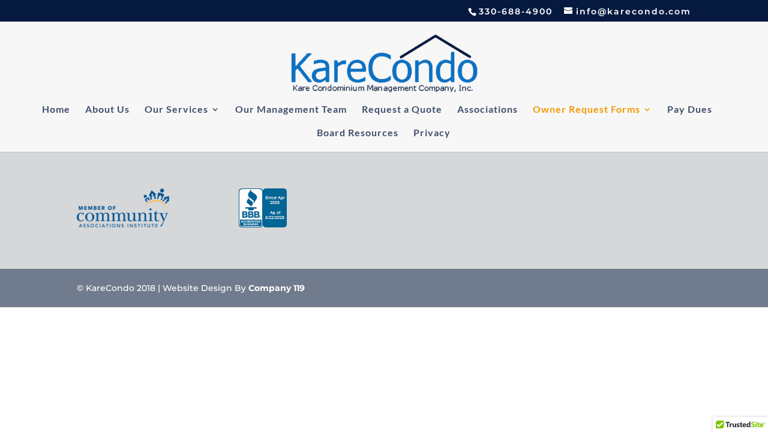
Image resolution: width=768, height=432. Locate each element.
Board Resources (357, 133)
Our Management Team (291, 110)
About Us (107, 110)
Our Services (176, 110)
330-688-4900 (516, 11)
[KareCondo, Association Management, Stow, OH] (263, 210)
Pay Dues (689, 110)
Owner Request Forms (586, 110)
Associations (487, 110)
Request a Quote (402, 110)
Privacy (432, 133)
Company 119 (276, 288)
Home (56, 110)
